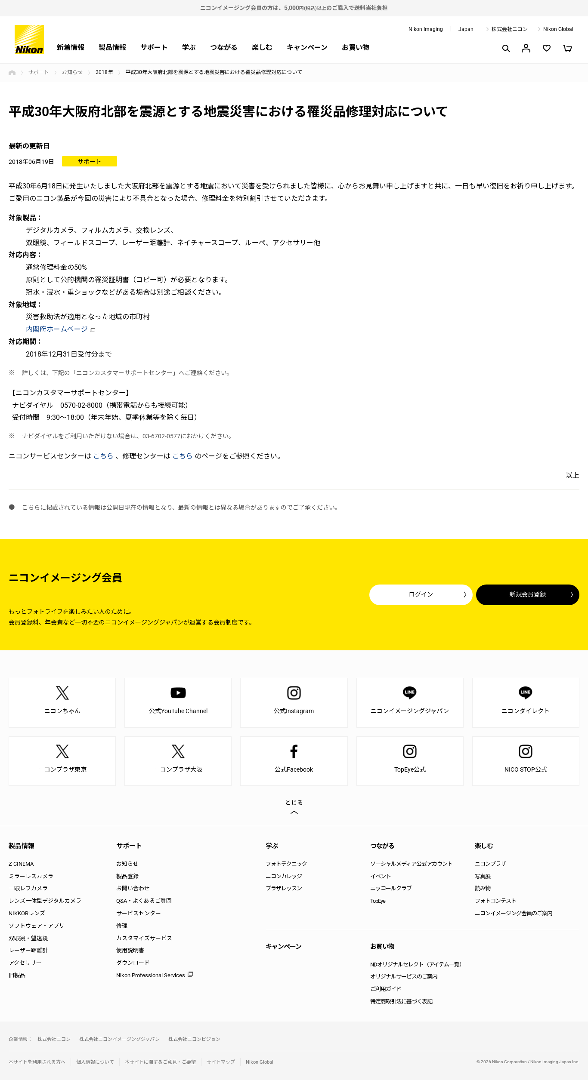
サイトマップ (221, 1062)
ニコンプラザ (490, 864)
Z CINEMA (21, 864)
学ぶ (189, 47)
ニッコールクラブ (391, 888)
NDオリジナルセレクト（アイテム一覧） (417, 964)
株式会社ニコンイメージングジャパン (119, 1039)
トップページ (12, 72)
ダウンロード (133, 963)
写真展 (482, 876)
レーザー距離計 (28, 950)
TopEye (377, 901)
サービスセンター (138, 913)
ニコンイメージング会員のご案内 (513, 913)
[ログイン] (526, 48)
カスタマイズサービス (144, 938)
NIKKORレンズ (27, 913)
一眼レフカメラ (28, 888)
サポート (154, 47)
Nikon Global (558, 29)
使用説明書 (130, 950)
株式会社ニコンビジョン (194, 1039)
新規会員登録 (528, 594)
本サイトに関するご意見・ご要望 (160, 1062)
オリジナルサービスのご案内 (403, 976)
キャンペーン (307, 47)
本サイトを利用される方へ (37, 1062)
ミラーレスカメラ (31, 876)
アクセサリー (25, 963)
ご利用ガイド (385, 989)
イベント (380, 876)
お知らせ (72, 72)
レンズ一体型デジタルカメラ (45, 901)
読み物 (482, 888)
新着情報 (70, 47)
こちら (103, 456)
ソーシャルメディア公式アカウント (411, 864)
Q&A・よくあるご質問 (144, 901)
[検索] (505, 48)
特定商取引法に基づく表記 (401, 1001)
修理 (121, 926)
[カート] (567, 48)
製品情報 (112, 47)
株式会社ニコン (510, 29)
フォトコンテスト (495, 901)
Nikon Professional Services (150, 975)
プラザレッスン (284, 888)
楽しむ (262, 47)
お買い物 (355, 47)
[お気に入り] (547, 48)
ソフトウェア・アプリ (37, 926)
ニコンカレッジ (284, 876)
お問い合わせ (133, 888)
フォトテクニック (286, 864)
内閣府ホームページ (57, 329)
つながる (224, 47)
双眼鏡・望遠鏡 (28, 938)
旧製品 (17, 975)
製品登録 (127, 876)
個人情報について (95, 1062)
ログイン (421, 594)
